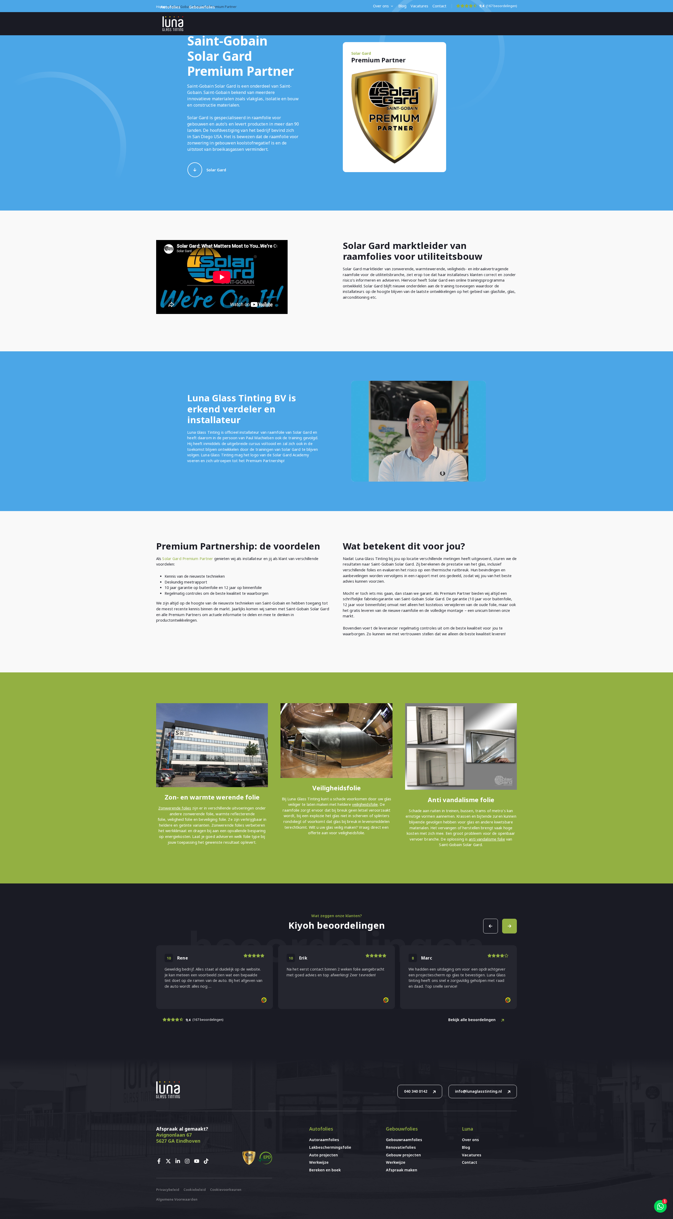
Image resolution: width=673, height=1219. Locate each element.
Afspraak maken (401, 1169)
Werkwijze (319, 1162)
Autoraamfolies (324, 1139)
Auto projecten (323, 1154)
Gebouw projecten (403, 1154)
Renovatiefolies (401, 1147)
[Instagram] (189, 1161)
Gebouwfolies (202, 6)
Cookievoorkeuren (225, 1189)
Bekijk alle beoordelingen (472, 1019)
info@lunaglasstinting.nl (478, 1091)
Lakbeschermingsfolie (330, 1147)
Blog (402, 5)
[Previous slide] (490, 926)
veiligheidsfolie (365, 804)
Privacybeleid (167, 1189)
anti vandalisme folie (487, 839)
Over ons (381, 5)
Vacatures (419, 5)
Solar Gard (216, 169)
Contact (439, 5)
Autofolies (170, 6)
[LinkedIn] (179, 1161)
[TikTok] (207, 1161)
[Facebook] (160, 1161)
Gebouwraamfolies (404, 1139)
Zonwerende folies (174, 808)
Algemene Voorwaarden (176, 1199)
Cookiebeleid (194, 1189)
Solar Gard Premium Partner (187, 558)
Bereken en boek (325, 1169)
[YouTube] (198, 1161)
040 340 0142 (415, 1091)
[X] (170, 1161)
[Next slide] (509, 926)
